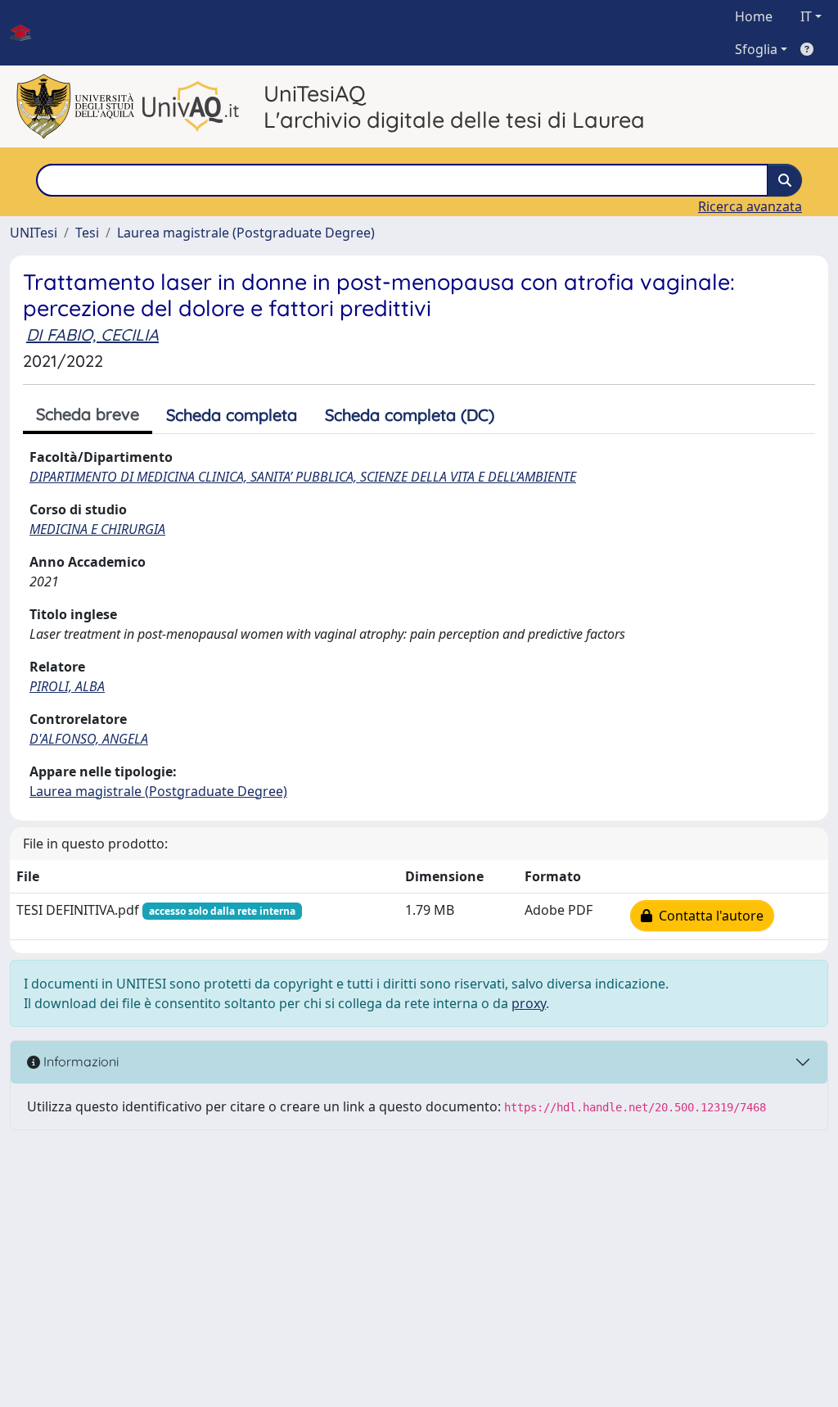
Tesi (87, 233)
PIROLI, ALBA (67, 686)
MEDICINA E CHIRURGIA (97, 529)
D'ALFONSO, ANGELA (88, 739)
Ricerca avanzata (750, 206)
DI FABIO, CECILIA (92, 334)
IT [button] (806, 16)
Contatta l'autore (708, 916)
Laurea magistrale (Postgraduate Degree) (246, 233)
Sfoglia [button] (756, 49)
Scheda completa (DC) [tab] (409, 415)
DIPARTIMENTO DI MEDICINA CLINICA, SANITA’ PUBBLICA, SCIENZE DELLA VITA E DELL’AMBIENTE (302, 477)
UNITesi (33, 233)
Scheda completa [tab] (231, 415)
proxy (528, 1003)
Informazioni (79, 1061)
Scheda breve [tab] (87, 414)
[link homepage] (27, 32)
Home (754, 16)
